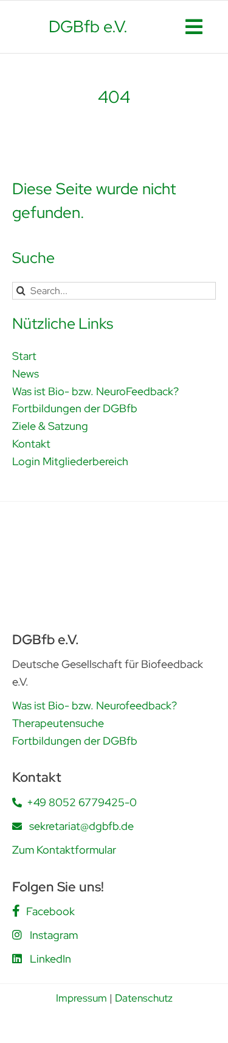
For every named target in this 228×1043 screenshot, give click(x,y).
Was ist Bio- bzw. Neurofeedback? (94, 705)
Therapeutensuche (58, 723)
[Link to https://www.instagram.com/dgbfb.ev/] (17, 934)
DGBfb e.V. (88, 26)
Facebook (50, 911)
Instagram (54, 935)
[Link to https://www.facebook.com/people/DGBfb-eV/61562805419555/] (16, 911)
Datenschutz (144, 998)
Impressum (81, 998)
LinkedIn (50, 959)
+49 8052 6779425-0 (82, 802)
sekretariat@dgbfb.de (81, 826)
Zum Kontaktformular (64, 850)
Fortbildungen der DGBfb (74, 741)
